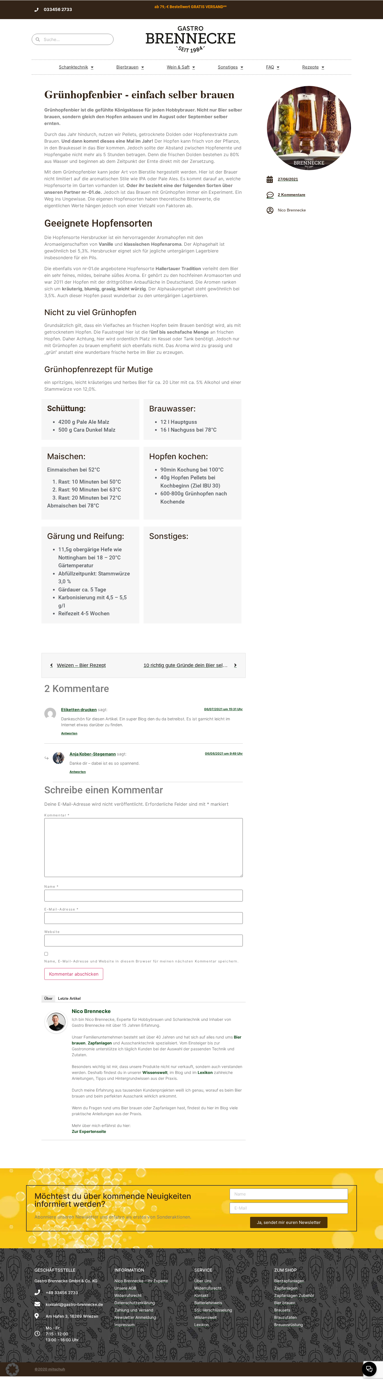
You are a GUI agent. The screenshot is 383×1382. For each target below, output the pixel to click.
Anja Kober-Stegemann (93, 754)
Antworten (69, 733)
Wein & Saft (178, 67)
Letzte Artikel (69, 998)
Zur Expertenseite (89, 1131)
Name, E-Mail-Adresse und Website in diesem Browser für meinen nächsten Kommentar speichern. (141, 961)
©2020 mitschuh (49, 1369)
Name (51, 886)
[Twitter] (333, 10)
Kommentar (57, 815)
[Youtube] (342, 10)
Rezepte (310, 67)
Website (52, 932)
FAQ (270, 67)
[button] (12, 1369)
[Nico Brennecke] (56, 1031)
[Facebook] (324, 10)
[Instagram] (335, 1369)
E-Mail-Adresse (61, 909)
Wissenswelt (154, 1072)
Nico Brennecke (91, 1011)
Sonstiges (228, 67)
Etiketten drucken (79, 709)
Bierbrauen (127, 67)
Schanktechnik (73, 67)
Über (48, 998)
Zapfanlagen (100, 1043)
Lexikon (205, 1072)
